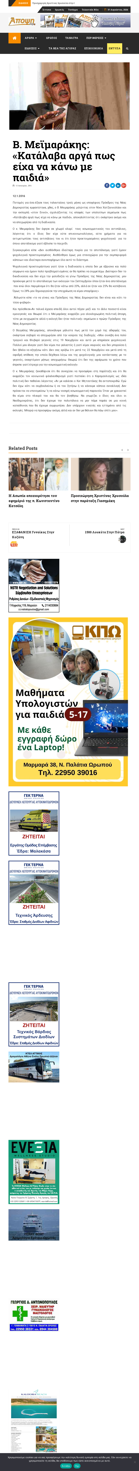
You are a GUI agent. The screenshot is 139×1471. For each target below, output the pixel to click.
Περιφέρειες (95, 38)
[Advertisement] (69, 953)
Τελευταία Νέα (90, 9)
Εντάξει (66, 1466)
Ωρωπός (59, 9)
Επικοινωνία (93, 48)
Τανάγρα (73, 9)
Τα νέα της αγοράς (62, 48)
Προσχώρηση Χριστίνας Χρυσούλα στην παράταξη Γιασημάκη (63, 3)
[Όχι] (134, 1462)
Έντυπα (46, 9)
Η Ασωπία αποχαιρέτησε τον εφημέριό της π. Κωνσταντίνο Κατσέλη (34, 500)
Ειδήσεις (31, 48)
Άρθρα (29, 38)
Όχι (77, 1466)
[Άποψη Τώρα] (14, 38)
